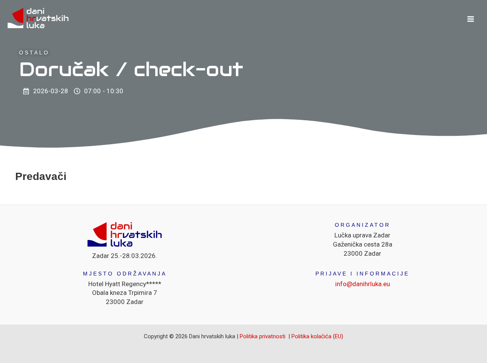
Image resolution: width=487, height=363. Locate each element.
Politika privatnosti (263, 336)
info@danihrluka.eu (362, 284)
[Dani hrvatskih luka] (38, 19)
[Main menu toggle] (471, 19)
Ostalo (34, 53)
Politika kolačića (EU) (317, 336)
